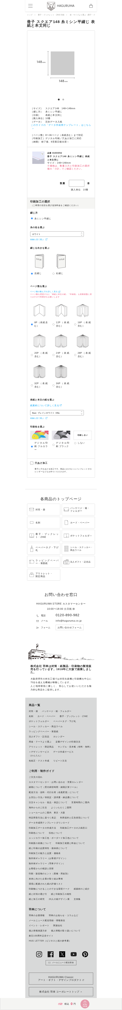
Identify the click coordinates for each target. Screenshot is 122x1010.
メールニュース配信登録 (63, 963)
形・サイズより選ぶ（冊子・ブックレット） (88, 15)
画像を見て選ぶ (37, 239)
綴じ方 (34, 213)
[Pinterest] (85, 954)
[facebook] (51, 954)
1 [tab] (58, 98)
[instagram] (39, 954)
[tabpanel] (61, 64)
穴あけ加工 (41, 463)
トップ (30, 15)
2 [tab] (63, 98)
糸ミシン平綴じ (42, 218)
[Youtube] (74, 954)
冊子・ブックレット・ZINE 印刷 (51, 15)
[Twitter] (62, 954)
